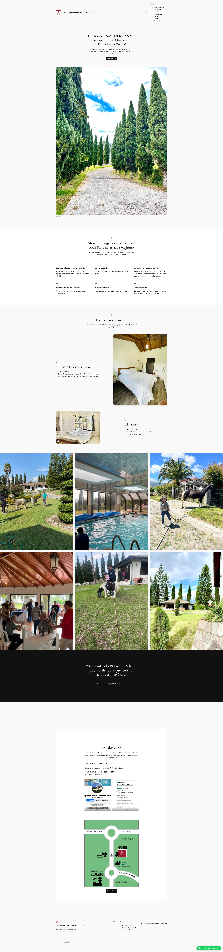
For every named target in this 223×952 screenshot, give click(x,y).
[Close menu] (152, 3)
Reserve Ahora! (111, 58)
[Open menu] (146, 12)
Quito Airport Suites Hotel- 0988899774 (79, 12)
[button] (208, 948)
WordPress (67, 942)
